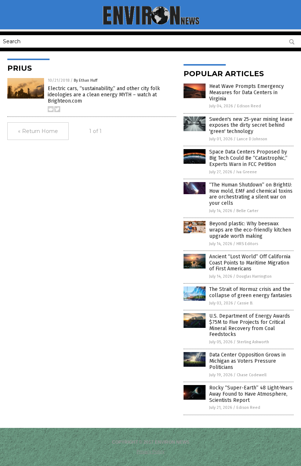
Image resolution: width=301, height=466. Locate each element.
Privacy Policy (150, 451)
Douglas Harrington (254, 276)
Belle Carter (247, 210)
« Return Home (38, 131)
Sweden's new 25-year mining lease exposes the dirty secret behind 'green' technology (251, 125)
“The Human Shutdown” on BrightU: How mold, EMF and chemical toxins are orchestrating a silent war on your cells (251, 194)
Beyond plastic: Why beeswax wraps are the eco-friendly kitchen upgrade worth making (250, 230)
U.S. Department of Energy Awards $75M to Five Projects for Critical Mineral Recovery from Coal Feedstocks (249, 325)
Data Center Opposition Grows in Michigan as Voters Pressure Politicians (247, 361)
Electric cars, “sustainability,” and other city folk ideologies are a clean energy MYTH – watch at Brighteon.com (104, 94)
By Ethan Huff (85, 80)
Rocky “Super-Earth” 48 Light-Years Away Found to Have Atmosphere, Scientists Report (251, 394)
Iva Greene (246, 172)
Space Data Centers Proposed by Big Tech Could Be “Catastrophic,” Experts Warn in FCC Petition (248, 158)
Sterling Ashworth (253, 342)
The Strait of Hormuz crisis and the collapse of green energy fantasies (250, 292)
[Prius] (151, 24)
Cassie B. (245, 303)
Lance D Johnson (252, 139)
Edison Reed (249, 106)
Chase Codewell (251, 375)
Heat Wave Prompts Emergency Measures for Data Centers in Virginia (246, 92)
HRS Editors (247, 243)
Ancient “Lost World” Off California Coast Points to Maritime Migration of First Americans (249, 263)
